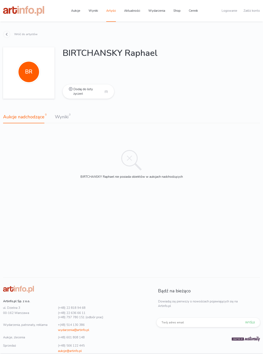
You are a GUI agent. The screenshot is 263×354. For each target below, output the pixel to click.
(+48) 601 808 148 (71, 337)
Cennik (193, 11)
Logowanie (229, 11)
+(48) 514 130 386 (71, 325)
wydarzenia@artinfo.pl (73, 330)
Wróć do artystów (25, 34)
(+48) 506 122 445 (71, 346)
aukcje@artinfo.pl (70, 351)
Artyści (111, 11)
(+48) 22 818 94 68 (71, 308)
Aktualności (132, 11)
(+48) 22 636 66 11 (71, 313)
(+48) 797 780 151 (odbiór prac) (80, 317)
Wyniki (93, 11)
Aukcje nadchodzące (23, 117)
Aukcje (75, 11)
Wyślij (250, 322)
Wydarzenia (156, 11)
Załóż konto (251, 11)
